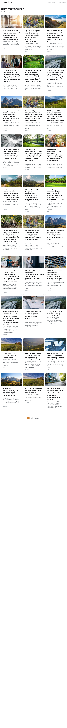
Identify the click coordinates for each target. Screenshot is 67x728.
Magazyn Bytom (7, 2)
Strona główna (62, 2)
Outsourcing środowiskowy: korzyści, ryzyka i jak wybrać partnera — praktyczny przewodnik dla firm (10, 392)
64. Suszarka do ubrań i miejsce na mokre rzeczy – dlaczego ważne (11, 355)
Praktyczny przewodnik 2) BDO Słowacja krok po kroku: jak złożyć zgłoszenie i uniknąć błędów (33, 314)
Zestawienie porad (52, 2)
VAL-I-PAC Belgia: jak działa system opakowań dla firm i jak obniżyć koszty (33, 390)
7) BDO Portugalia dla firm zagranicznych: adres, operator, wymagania (55, 313)
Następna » (36, 418)
